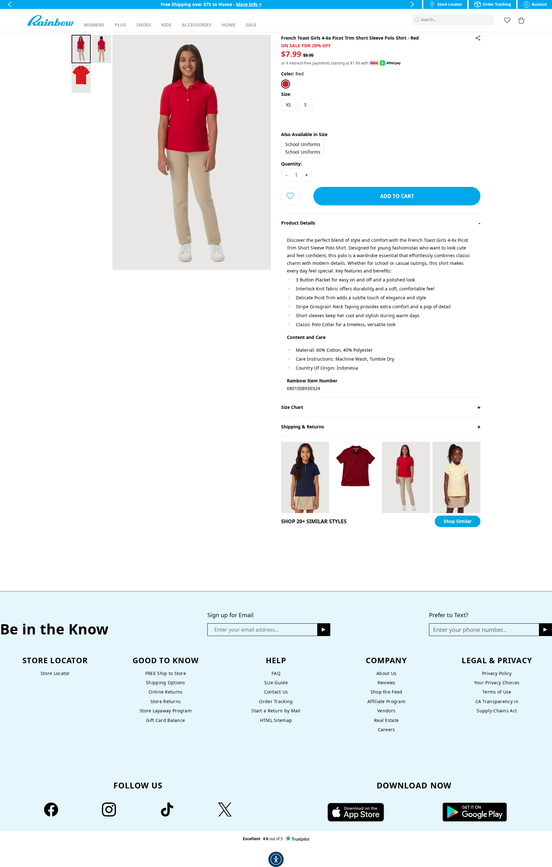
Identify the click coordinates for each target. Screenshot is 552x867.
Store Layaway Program (166, 711)
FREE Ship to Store (165, 673)
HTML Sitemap (276, 720)
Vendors (386, 711)
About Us (386, 673)
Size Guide (276, 682)
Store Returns (165, 701)
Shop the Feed (386, 692)
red (292, 74)
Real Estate (386, 720)
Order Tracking (276, 701)
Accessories (196, 25)
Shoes (143, 25)
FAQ (276, 673)
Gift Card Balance (165, 720)
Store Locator (55, 673)
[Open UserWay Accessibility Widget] (276, 859)
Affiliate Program (386, 701)
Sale (251, 25)
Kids (166, 25)
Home (228, 25)
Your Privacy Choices (497, 682)
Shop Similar (457, 521)
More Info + (249, 4)
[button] (490, 19)
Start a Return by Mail (275, 711)
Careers (386, 729)
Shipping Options (165, 682)
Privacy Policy (497, 673)
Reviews (386, 682)
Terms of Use (496, 692)
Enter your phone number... (470, 629)
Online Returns (165, 692)
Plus (120, 25)
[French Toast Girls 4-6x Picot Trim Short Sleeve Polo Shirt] (477, 38)
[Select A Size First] (290, 196)
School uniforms (302, 144)
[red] (285, 84)
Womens (94, 25)
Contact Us (276, 692)
